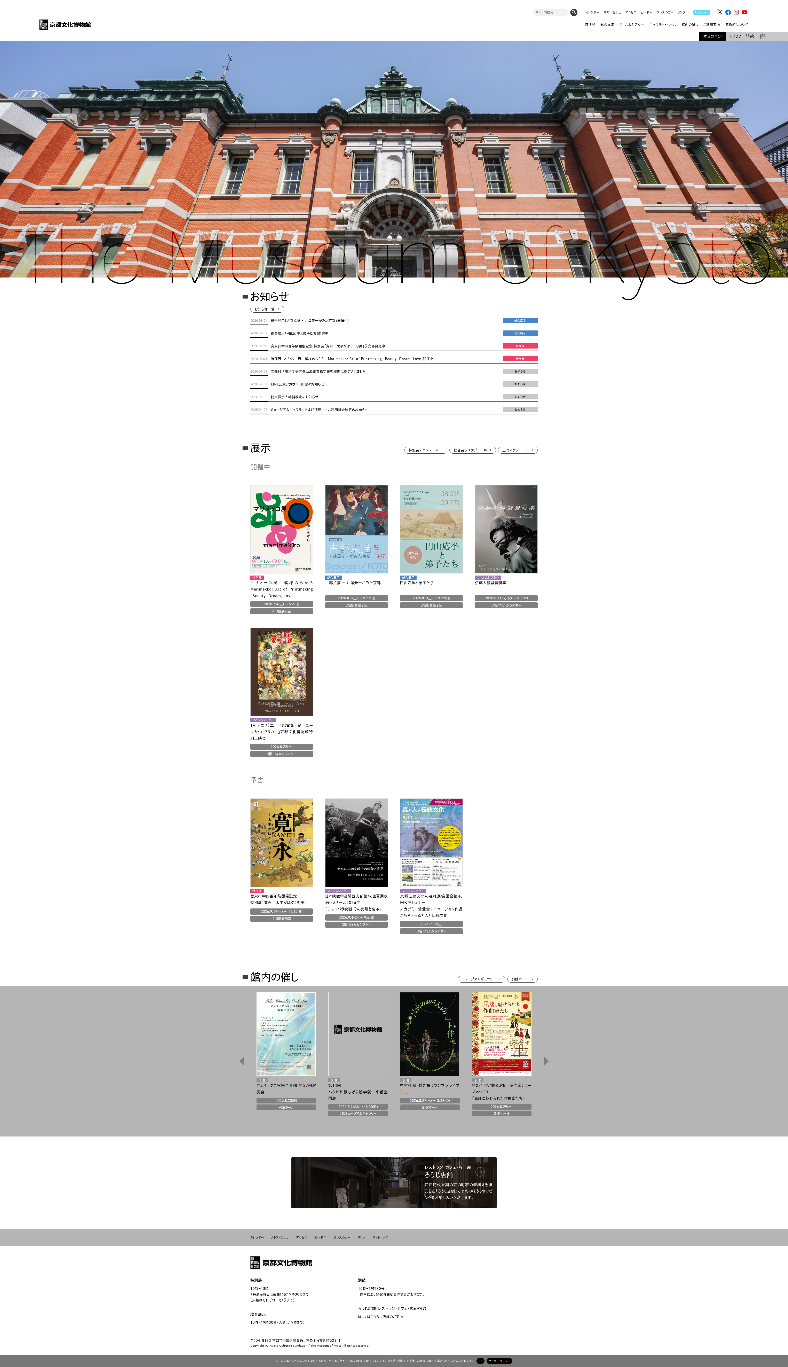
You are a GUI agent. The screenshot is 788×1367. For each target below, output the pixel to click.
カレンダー (592, 12)
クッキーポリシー (499, 1360)
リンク (681, 12)
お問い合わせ (612, 12)
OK (480, 1360)
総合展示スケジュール (473, 450)
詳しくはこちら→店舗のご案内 (380, 1316)
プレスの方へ (665, 12)
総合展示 (258, 1314)
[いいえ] (781, 1361)
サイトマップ (380, 1237)
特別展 (256, 1280)
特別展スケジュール (426, 450)
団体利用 (646, 12)
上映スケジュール (517, 450)
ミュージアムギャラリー (481, 979)
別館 (362, 1280)
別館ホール (522, 979)
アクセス (630, 12)
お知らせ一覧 (267, 309)
